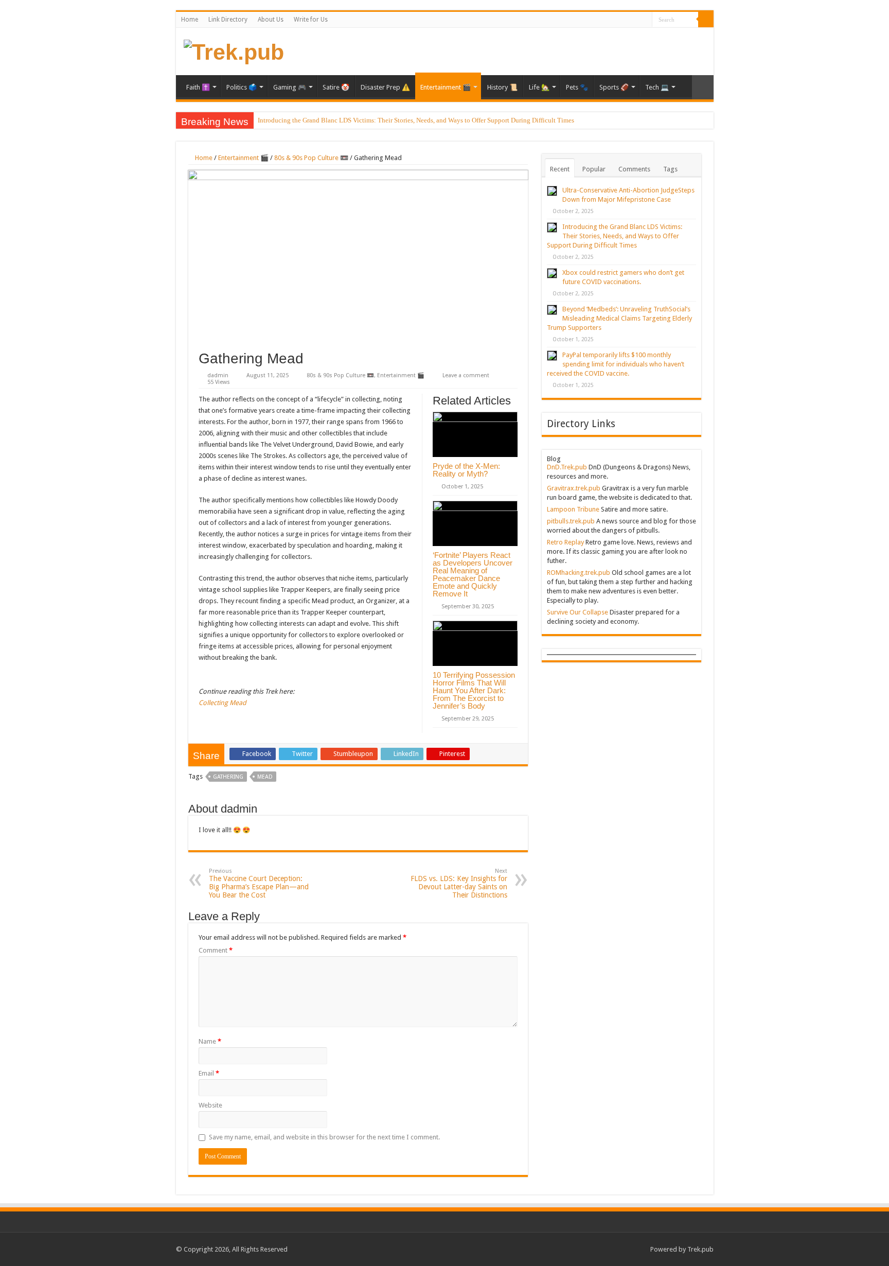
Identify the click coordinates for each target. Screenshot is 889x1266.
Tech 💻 (657, 87)
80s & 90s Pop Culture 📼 (311, 158)
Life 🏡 (539, 87)
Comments (634, 169)
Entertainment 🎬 (445, 87)
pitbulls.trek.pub (571, 521)
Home (189, 19)
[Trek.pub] (234, 50)
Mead (265, 776)
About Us (270, 19)
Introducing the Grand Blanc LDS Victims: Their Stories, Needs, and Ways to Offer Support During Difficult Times (416, 120)
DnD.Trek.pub (567, 467)
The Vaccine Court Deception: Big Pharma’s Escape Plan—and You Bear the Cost (259, 883)
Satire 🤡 (336, 87)
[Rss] (644, 20)
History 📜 (502, 87)
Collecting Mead (222, 703)
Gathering (228, 776)
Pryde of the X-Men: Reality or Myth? (466, 470)
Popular (594, 169)
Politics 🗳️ (241, 87)
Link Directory (227, 19)
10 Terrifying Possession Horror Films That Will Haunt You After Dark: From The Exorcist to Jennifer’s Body (474, 690)
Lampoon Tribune (573, 509)
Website (210, 1105)
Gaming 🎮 (289, 87)
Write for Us (311, 19)
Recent (560, 169)
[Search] (706, 19)
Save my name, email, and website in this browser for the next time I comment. (324, 1137)
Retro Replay (565, 542)
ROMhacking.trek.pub (578, 572)
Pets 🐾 (577, 87)
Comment (216, 950)
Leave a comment (465, 375)
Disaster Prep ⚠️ (385, 87)
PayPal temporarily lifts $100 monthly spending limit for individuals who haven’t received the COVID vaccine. (615, 364)
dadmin (217, 375)
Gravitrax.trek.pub (573, 488)
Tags (670, 169)
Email (209, 1073)
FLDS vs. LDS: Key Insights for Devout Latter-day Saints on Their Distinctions (459, 883)
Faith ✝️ (198, 87)
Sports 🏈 (614, 87)
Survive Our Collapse (577, 612)
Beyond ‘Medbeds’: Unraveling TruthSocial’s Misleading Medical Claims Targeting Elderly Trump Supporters (619, 318)
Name (210, 1041)
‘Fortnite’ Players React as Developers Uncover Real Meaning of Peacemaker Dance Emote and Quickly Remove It (472, 574)
